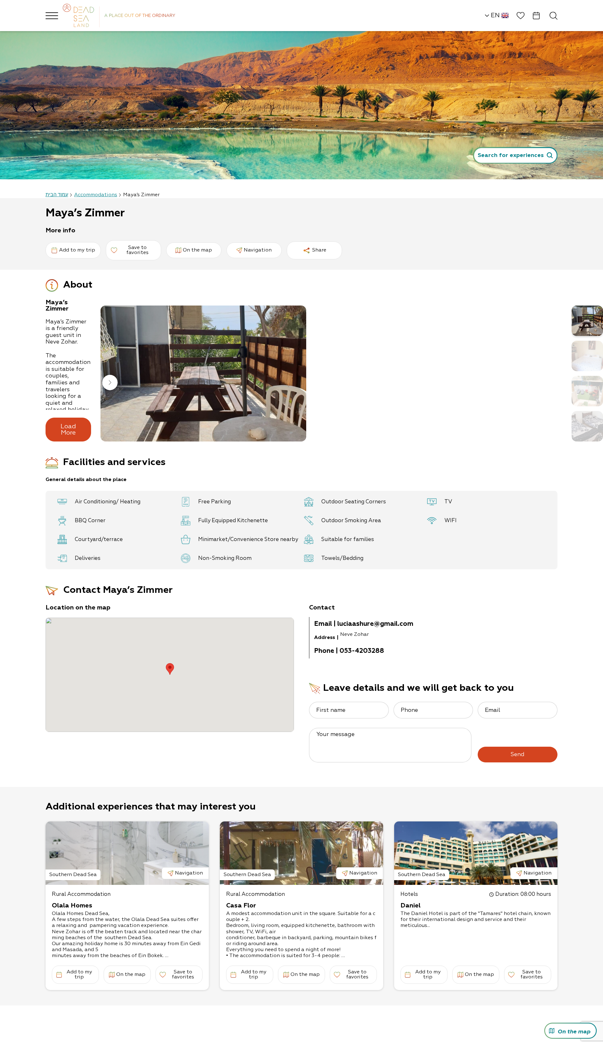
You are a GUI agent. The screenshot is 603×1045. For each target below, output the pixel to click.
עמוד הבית (57, 195)
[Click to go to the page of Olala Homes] (127, 853)
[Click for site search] (553, 15)
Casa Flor (241, 905)
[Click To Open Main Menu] (52, 15)
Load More (68, 429)
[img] (203, 373)
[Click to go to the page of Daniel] (475, 853)
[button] (109, 383)
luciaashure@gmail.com (375, 624)
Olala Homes (72, 905)
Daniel (410, 905)
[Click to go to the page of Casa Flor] (301, 853)
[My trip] (536, 15)
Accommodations (95, 195)
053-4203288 (362, 651)
